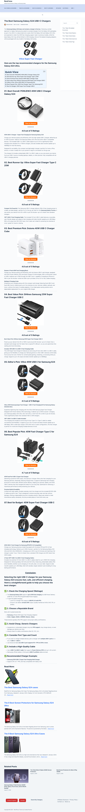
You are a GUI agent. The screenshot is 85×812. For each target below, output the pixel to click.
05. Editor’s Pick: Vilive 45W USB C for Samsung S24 (20, 82)
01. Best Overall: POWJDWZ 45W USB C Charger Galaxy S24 (22, 74)
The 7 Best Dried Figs (68, 41)
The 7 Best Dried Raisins (69, 33)
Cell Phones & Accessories (10, 8)
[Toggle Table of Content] (43, 71)
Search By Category (36, 799)
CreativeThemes (28, 809)
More (72, 8)
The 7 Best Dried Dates (68, 36)
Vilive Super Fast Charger (30, 59)
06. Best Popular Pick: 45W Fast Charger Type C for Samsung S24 (24, 84)
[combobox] (69, 23)
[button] (12, 800)
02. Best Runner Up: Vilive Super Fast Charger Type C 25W (22, 76)
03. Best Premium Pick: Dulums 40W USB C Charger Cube (21, 78)
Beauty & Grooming (48, 8)
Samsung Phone (24, 24)
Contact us (60, 801)
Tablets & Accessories (24, 8)
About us (67, 801)
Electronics (65, 8)
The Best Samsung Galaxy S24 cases (21, 687)
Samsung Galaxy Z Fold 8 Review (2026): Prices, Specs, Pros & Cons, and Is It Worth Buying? (15, 786)
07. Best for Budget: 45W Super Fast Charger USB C (20, 86)
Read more (10, 695)
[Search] (42, 14)
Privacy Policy (73, 799)
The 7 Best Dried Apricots (69, 39)
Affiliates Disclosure (62, 799)
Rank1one (8, 1)
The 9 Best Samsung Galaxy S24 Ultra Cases (24, 734)
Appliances (58, 8)
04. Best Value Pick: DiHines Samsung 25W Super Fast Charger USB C (25, 80)
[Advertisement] (70, 65)
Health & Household (36, 8)
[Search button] (77, 23)
